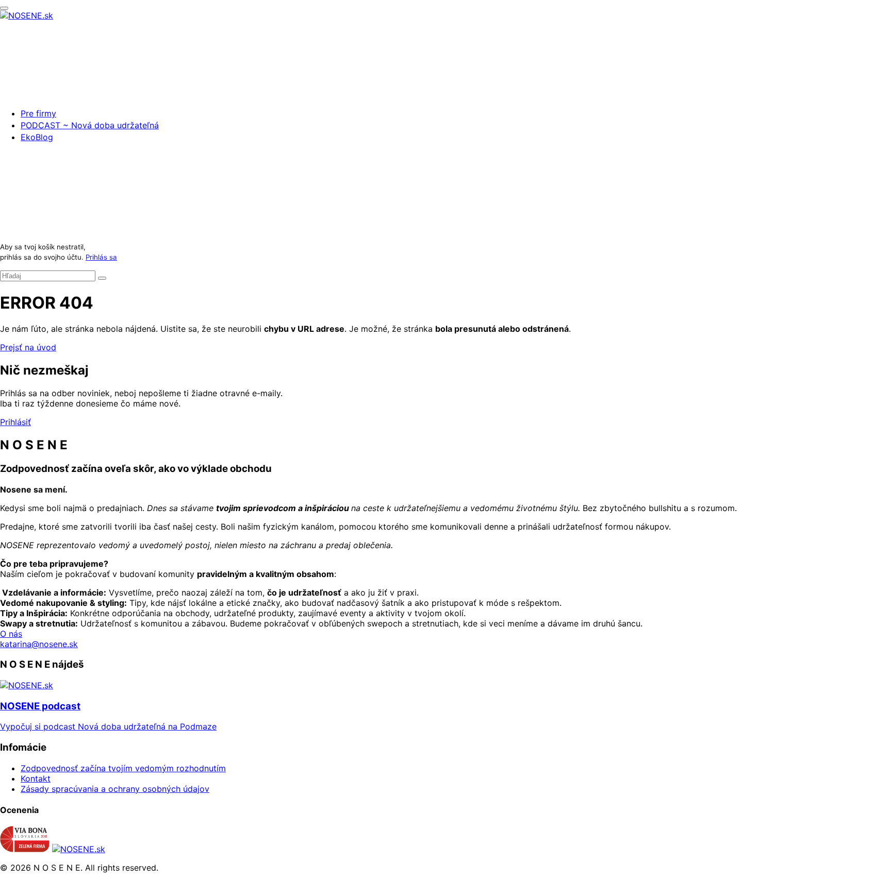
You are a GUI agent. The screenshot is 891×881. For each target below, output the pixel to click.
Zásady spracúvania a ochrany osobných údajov (115, 789)
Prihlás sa (101, 257)
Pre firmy (38, 113)
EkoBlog (37, 137)
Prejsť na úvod (28, 347)
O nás (11, 634)
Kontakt (36, 778)
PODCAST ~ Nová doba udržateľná (90, 125)
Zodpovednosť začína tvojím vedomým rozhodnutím (123, 768)
